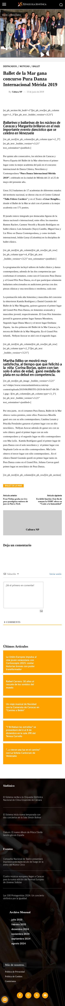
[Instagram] (28, 995)
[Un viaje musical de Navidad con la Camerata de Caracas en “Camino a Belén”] (50, 708)
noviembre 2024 (20, 934)
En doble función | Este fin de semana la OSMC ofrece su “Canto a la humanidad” (49, 501)
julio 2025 (16, 919)
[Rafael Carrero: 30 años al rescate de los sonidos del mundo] (50, 685)
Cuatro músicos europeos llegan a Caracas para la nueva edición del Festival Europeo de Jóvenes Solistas (23, 879)
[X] (37, 995)
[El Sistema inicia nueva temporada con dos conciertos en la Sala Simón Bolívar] (53, 816)
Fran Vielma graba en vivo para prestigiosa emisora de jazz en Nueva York (15, 501)
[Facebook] (20, 995)
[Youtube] (45, 995)
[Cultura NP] (6, 92)
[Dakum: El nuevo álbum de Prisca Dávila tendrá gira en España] (53, 834)
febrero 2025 (18, 924)
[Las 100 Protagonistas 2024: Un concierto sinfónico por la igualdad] (53, 897)
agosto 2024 (18, 943)
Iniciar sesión (55, 574)
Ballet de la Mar (13, 486)
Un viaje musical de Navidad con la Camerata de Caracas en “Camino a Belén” (22, 707)
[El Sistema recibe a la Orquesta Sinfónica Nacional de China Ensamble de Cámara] (53, 799)
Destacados (15, 15)
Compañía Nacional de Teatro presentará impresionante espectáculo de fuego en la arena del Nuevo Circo (23, 862)
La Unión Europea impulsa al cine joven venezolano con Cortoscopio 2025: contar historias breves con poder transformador (21, 663)
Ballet (36, 66)
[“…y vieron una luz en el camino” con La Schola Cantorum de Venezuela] (50, 753)
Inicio (5, 15)
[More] (43, 101)
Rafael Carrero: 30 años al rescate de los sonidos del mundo (20, 684)
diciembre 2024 (20, 929)
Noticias (25, 66)
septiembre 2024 (20, 938)
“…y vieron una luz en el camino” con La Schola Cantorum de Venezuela (23, 753)
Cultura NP (17, 92)
